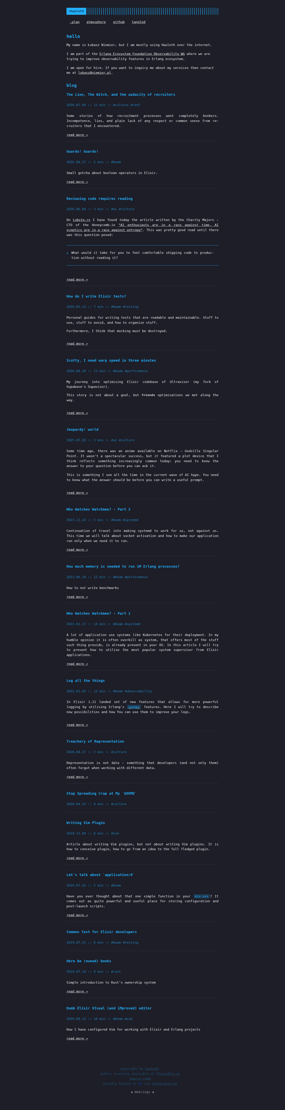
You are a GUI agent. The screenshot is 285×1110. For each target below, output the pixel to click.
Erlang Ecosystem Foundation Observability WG (142, 54)
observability (139, 691)
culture (122, 105)
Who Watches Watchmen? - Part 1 (98, 613)
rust (117, 971)
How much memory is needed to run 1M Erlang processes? (123, 566)
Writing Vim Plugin (85, 823)
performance (137, 371)
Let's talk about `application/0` (100, 875)
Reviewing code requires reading (99, 199)
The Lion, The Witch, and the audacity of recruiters (120, 94)
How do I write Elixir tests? (96, 296)
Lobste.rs (81, 220)
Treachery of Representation (95, 741)
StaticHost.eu (164, 1084)
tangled (138, 22)
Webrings (142, 1092)
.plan (74, 22)
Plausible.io (168, 1074)
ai (115, 209)
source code (140, 1078)
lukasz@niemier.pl (94, 73)
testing (131, 307)
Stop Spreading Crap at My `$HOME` (101, 793)
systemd (131, 520)
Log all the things (85, 681)
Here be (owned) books (88, 961)
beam (117, 162)
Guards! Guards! (82, 151)
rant (136, 105)
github (119, 22)
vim (116, 833)
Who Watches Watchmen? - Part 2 (98, 509)
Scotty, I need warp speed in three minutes (111, 360)
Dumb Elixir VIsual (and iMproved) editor (109, 1008)
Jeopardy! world (82, 429)
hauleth (152, 1069)
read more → (77, 135)
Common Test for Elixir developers (101, 932)
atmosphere (96, 22)
